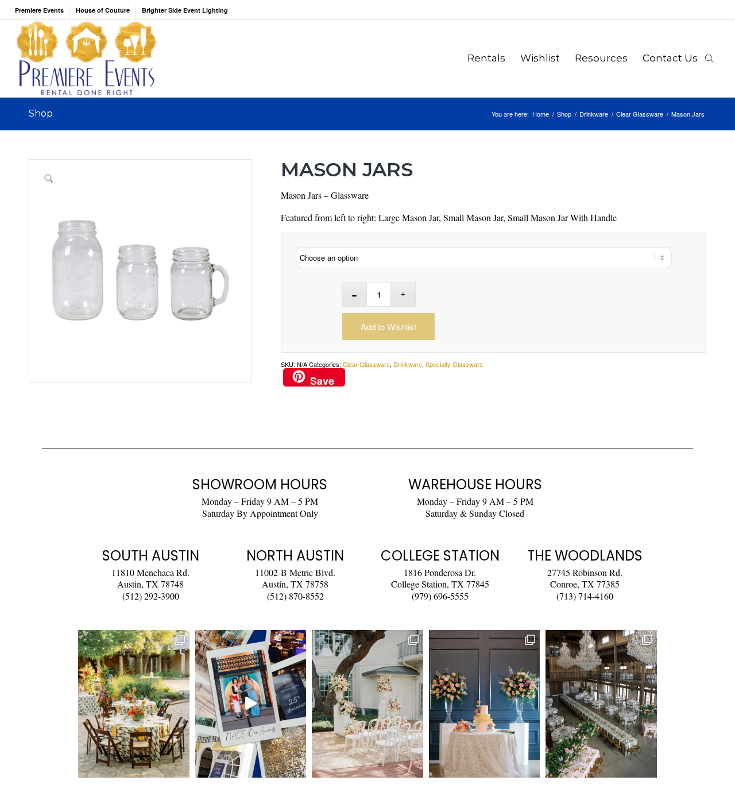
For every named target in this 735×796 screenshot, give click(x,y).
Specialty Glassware (454, 364)
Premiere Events (39, 10)
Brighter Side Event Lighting (185, 10)
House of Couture (103, 10)
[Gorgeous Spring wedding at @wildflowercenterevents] (133, 704)
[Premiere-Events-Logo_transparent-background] (86, 58)
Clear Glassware (366, 364)
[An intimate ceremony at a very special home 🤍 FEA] (367, 704)
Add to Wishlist (388, 326)
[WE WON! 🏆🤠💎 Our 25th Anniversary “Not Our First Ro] (251, 704)
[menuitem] (42, 12)
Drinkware (407, 364)
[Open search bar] (709, 58)
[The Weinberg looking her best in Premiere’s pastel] (601, 704)
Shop (41, 113)
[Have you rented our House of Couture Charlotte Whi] (484, 704)
